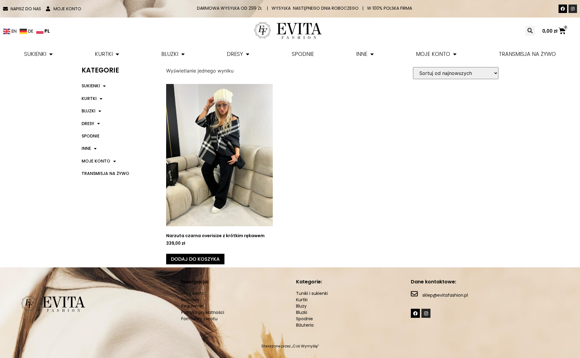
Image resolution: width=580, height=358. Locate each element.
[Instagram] (573, 9)
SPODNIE (303, 54)
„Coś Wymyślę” (305, 346)
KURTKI (104, 54)
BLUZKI (169, 54)
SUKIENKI (35, 54)
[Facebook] (563, 9)
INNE (361, 54)
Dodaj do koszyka (195, 259)
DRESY (235, 54)
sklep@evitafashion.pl (445, 295)
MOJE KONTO (433, 54)
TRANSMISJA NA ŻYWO (527, 54)
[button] (530, 31)
